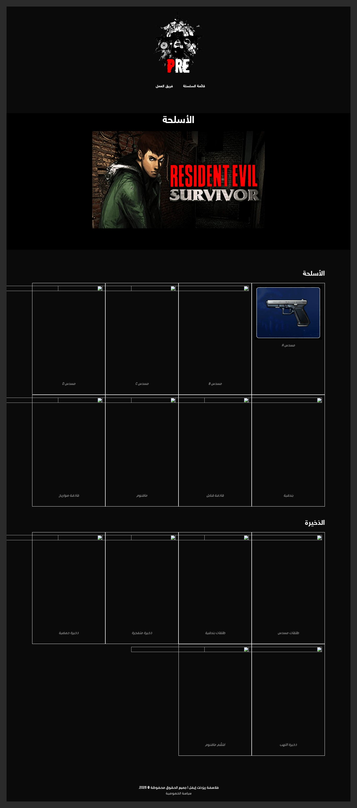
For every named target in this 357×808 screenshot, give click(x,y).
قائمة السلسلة (194, 86)
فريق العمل (164, 86)
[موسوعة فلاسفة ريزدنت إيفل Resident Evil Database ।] (178, 42)
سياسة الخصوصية (179, 793)
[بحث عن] (148, 86)
